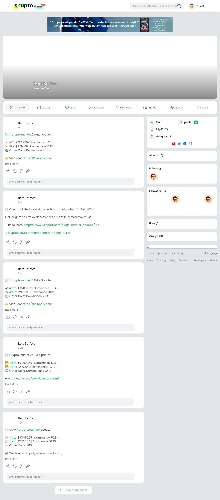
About (150, 260)
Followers (155, 191)
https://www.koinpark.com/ (40, 379)
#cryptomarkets (28, 430)
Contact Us (184, 260)
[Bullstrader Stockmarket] (153, 176)
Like (8, 171)
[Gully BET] (197, 199)
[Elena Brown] (175, 209)
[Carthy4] (208, 199)
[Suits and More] (186, 199)
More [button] (213, 260)
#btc (12, 288)
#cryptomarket (20, 135)
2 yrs (20, 202)
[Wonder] (15, 171)
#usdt (66, 233)
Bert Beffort (46, 84)
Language (212, 253)
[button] (156, 6)
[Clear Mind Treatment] (164, 199)
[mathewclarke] (175, 199)
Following (155, 168)
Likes (152, 223)
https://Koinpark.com (37, 158)
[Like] (18, 171)
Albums (154, 155)
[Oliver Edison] (153, 209)
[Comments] (21, 171)
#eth (12, 292)
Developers (200, 260)
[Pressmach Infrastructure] (153, 199)
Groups (153, 236)
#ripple (56, 233)
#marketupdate (39, 233)
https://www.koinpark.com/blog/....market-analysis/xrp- (62, 225)
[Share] (28, 171)
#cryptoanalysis (16, 233)
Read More (11, 163)
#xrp (41, 209)
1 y (19, 127)
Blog (172, 260)
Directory (161, 260)
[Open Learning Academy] (164, 209)
